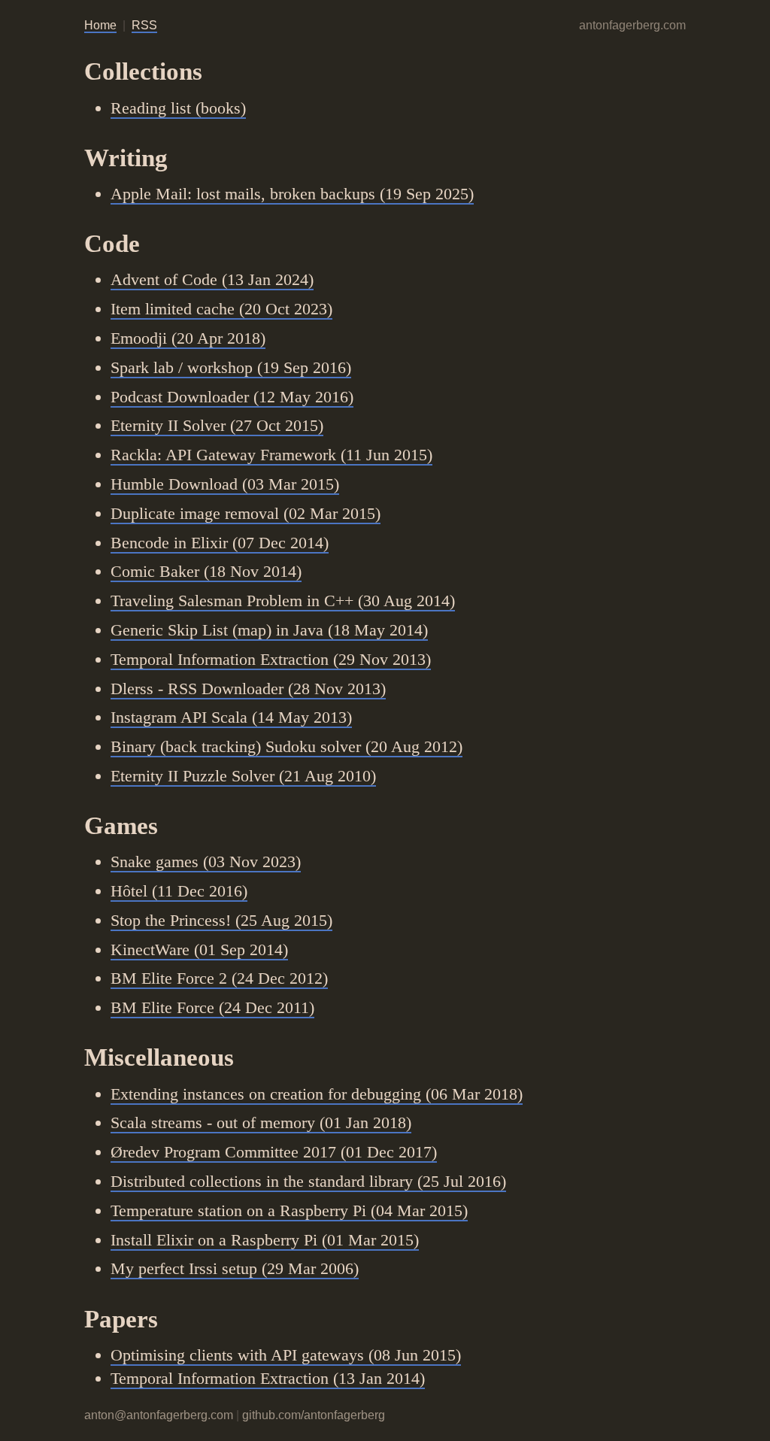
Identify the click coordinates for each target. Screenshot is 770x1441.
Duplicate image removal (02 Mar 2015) (245, 513)
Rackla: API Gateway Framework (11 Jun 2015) (271, 454)
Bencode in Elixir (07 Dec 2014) (220, 542)
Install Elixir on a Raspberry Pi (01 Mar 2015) (265, 1239)
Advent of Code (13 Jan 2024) (212, 279)
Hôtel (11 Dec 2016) (179, 890)
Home (100, 25)
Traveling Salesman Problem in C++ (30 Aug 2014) (283, 600)
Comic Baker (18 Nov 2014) (206, 571)
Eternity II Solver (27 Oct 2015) (217, 425)
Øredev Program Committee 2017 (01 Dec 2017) (274, 1151)
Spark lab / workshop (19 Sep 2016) (231, 367)
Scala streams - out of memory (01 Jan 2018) (261, 1122)
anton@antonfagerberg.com (158, 1415)
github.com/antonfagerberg (313, 1415)
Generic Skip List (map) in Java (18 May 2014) (269, 629)
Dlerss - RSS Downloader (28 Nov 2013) (248, 688)
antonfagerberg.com (632, 25)
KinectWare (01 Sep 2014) (199, 949)
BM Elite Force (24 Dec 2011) (212, 1007)
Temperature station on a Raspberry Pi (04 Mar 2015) (289, 1210)
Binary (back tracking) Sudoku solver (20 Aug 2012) (286, 746)
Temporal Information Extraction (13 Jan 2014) (268, 1378)
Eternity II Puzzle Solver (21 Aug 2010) (243, 775)
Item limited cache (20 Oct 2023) (221, 308)
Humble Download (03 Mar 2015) (225, 484)
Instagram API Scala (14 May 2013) (231, 717)
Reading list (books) (178, 108)
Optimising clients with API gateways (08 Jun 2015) (286, 1354)
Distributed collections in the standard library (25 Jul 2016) (308, 1181)
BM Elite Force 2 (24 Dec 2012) (219, 978)
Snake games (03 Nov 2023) (206, 861)
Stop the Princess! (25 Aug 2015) (221, 920)
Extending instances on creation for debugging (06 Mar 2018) (317, 1094)
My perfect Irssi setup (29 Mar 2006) (235, 1268)
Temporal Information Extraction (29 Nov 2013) (271, 659)
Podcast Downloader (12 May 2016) (232, 396)
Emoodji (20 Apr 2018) (188, 338)
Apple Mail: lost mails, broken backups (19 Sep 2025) (292, 193)
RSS (144, 25)
